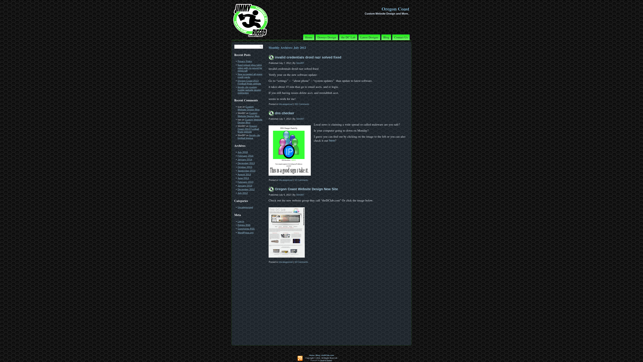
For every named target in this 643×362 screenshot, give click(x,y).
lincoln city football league (249, 136)
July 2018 (243, 152)
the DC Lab (348, 37)
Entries (244, 225)
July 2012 (243, 193)
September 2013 (246, 170)
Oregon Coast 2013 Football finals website (249, 82)
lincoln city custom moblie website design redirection (249, 90)
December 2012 (246, 189)
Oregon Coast (395, 8)
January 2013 (245, 185)
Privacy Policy (245, 61)
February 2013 (245, 182)
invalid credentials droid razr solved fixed (308, 57)
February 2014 (245, 156)
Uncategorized (245, 207)
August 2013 (244, 174)
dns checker (284, 113)
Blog (386, 37)
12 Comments (301, 180)
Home (308, 37)
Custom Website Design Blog (249, 108)
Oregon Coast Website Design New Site (306, 189)
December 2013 (246, 163)
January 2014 (245, 159)
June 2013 (243, 178)
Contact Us (401, 37)
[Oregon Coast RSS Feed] (300, 358)
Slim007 (300, 63)
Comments (246, 228)
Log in (241, 221)
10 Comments (301, 262)
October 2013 (245, 167)
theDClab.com (327, 355)
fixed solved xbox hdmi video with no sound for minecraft (250, 68)
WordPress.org (246, 232)
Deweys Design (326, 37)
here (332, 140)
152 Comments (302, 104)
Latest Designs (369, 37)
